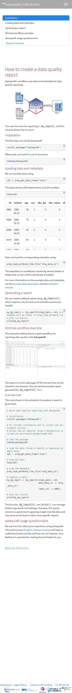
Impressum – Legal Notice (13, 684)
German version (42, 529)
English (28, 529)
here (39, 389)
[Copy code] (64, 146)
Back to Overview (15, 43)
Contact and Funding (41, 684)
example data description (26, 283)
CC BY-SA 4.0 (62, 684)
